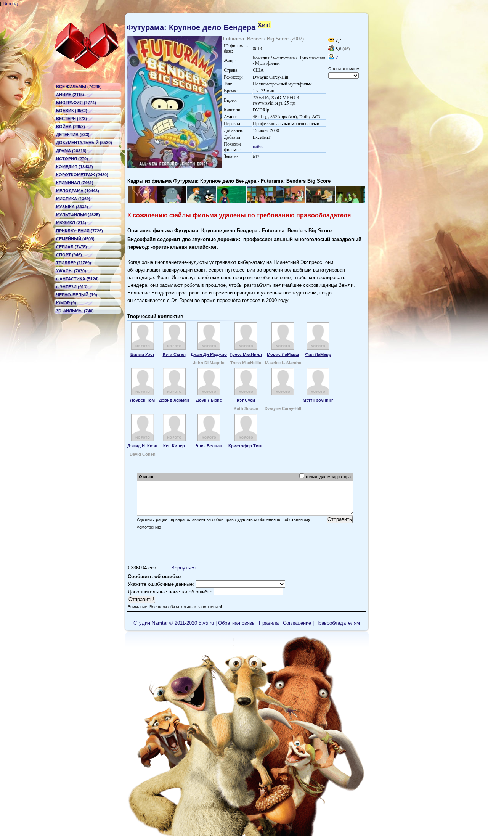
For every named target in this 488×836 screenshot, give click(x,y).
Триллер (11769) (73, 262)
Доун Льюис (209, 400)
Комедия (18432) (74, 166)
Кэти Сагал (174, 354)
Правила (269, 623)
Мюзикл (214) (71, 222)
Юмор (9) (66, 303)
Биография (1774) (76, 102)
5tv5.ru (206, 623)
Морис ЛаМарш (283, 354)
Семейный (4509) (75, 238)
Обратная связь (236, 623)
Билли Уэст (142, 354)
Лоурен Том (142, 400)
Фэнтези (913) (72, 287)
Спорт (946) (69, 254)
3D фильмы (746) (75, 311)
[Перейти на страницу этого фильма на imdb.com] (331, 40)
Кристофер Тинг (245, 446)
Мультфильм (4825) (78, 214)
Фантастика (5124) (77, 279)
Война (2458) (70, 126)
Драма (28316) (71, 150)
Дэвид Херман (174, 400)
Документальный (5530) (84, 142)
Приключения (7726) (79, 230)
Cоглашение (297, 623)
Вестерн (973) (71, 118)
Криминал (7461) (74, 182)
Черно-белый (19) (76, 295)
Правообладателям (337, 623)
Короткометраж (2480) (82, 174)
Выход (10, 3)
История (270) (72, 158)
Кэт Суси (246, 400)
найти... (260, 146)
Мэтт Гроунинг (318, 400)
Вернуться (183, 568)
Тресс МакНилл (246, 354)
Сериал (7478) (71, 246)
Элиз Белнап (208, 446)
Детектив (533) (73, 134)
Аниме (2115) (70, 94)
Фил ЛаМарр (318, 354)
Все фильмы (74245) (79, 86)
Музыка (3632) (72, 206)
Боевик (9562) (71, 110)
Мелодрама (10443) (77, 190)
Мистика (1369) (73, 198)
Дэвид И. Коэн (142, 446)
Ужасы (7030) (71, 270)
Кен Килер (174, 446)
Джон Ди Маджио (209, 354)
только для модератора (328, 476)
